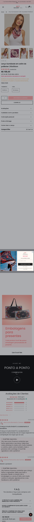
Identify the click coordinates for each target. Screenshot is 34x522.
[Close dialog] (32, 252)
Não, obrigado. (25, 266)
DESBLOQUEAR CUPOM (25, 264)
